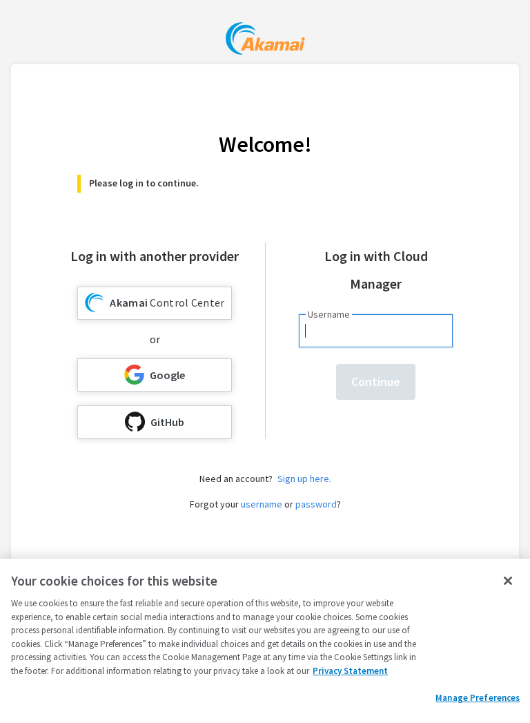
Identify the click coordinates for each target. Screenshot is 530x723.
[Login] (265, 40)
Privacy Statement (350, 671)
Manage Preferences (477, 698)
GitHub (167, 422)
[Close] (508, 581)
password (316, 504)
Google (167, 375)
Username (329, 314)
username (261, 504)
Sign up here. (304, 478)
